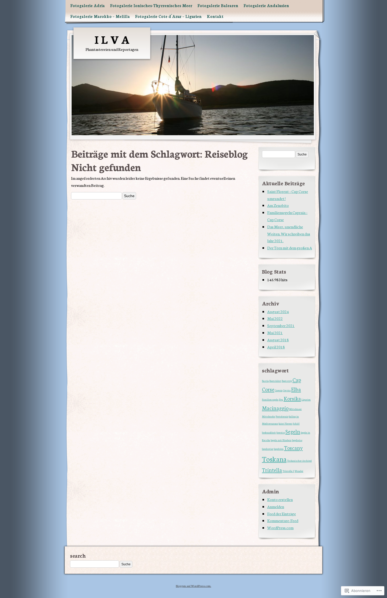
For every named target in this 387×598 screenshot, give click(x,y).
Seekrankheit (269, 432)
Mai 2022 (275, 318)
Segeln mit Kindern (281, 440)
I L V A (112, 39)
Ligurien (306, 399)
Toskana (274, 459)
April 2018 (276, 346)
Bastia (265, 381)
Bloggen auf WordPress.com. (193, 586)
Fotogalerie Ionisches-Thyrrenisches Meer (151, 5)
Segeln (292, 431)
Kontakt (215, 16)
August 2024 (278, 311)
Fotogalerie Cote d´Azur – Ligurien (168, 16)
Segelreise (297, 440)
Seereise (280, 432)
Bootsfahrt (275, 381)
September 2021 (281, 325)
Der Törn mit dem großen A (289, 247)
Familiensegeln (270, 399)
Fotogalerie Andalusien (266, 5)
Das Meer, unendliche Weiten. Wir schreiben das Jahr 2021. (288, 234)
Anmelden (275, 506)
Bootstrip (287, 381)
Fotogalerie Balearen (217, 5)
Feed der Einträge (281, 513)
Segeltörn (279, 449)
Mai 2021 (275, 332)
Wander (299, 471)
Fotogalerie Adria (87, 5)
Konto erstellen (280, 499)
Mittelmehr (268, 416)
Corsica (287, 390)
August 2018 (278, 339)
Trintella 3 (288, 471)
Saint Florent (285, 423)
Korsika (292, 398)
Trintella (272, 469)
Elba (296, 389)
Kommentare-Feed (282, 520)
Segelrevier (267, 449)
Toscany (293, 447)
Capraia (278, 390)
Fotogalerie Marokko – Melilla (100, 16)
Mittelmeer (295, 409)
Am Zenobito (278, 205)
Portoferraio (282, 416)
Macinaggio (275, 407)
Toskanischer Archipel (299, 461)
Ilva (281, 399)
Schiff (296, 423)
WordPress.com (280, 527)
